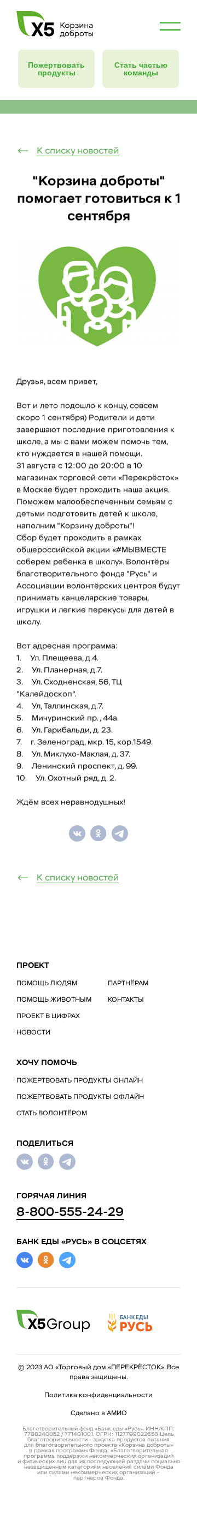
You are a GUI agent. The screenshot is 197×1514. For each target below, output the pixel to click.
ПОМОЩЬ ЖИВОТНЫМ (53, 1000)
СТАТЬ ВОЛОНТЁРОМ (51, 1113)
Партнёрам (128, 983)
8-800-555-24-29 (70, 1213)
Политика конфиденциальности (98, 1395)
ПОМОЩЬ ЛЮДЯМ (46, 983)
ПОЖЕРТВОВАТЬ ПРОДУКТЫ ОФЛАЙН (80, 1097)
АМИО (117, 1413)
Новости (33, 1033)
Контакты (126, 1000)
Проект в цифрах (48, 1016)
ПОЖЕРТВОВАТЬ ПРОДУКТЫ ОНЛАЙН (79, 1081)
